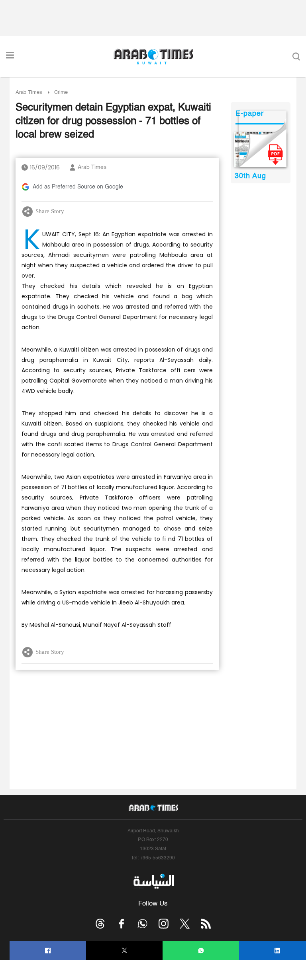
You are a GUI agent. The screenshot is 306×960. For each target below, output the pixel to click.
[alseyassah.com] (153, 881)
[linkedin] (277, 951)
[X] (125, 951)
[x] (185, 924)
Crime (61, 92)
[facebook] (48, 951)
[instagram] (164, 924)
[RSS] (206, 924)
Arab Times (29, 92)
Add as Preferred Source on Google (78, 187)
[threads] (100, 924)
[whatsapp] (201, 951)
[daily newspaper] (260, 149)
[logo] (153, 56)
